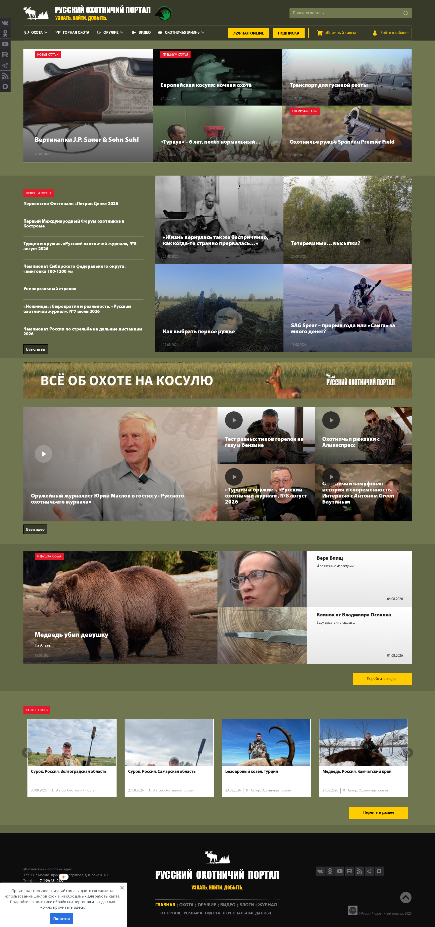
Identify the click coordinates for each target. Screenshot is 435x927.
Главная (165, 905)
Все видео (35, 530)
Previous (27, 753)
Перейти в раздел (382, 679)
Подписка (289, 33)
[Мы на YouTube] (5, 44)
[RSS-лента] (5, 76)
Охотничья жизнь (182, 33)
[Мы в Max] (5, 86)
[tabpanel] (72, 758)
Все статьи (35, 350)
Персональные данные (247, 913)
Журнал (248, 33)
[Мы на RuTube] (5, 54)
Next (408, 753)
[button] (62, 899)
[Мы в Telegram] (5, 65)
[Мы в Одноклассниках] (5, 33)
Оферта (212, 913)
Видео (145, 33)
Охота (37, 33)
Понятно (61, 918)
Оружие (111, 33)
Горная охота (76, 33)
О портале (170, 913)
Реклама (193, 913)
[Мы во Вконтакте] (5, 23)
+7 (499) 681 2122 (51, 881)
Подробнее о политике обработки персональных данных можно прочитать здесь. (62, 904)
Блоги (246, 905)
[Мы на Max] (379, 875)
